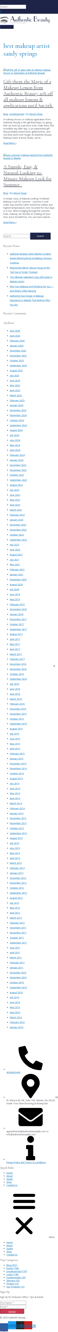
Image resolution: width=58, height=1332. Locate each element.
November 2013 (18, 823)
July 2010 (14, 997)
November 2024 (18, 415)
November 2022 (18, 529)
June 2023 (15, 495)
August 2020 (16, 584)
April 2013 (15, 858)
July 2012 (14, 902)
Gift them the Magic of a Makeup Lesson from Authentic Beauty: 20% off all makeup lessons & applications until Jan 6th (28, 93)
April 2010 (15, 1012)
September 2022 (18, 539)
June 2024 (15, 440)
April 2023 (15, 504)
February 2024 (17, 455)
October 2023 (17, 474)
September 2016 (18, 678)
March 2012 (16, 917)
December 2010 (18, 972)
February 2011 (17, 962)
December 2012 (18, 878)
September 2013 (18, 833)
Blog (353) (11, 1265)
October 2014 (17, 773)
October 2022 (17, 534)
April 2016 (15, 693)
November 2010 (18, 977)
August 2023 (16, 485)
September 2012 (18, 892)
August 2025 (16, 370)
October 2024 (17, 420)
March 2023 (16, 509)
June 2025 (15, 380)
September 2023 (18, 479)
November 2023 (18, 470)
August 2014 (16, 778)
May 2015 (15, 743)
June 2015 (15, 738)
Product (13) (12, 1283)
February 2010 (17, 1022)
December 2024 (18, 410)
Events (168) (12, 1268)
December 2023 (18, 465)
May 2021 (15, 564)
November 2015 (18, 713)
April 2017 (15, 649)
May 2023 (15, 499)
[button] (29, 1214)
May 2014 (15, 793)
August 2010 (16, 992)
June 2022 (15, 549)
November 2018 (18, 609)
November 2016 (18, 669)
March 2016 (16, 699)
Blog (5, 114)
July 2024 (14, 435)
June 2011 (15, 947)
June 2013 (15, 848)
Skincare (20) (13, 1280)
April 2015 (15, 748)
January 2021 (16, 574)
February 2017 (17, 659)
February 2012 (17, 922)
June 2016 (15, 688)
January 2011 (16, 967)
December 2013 (18, 818)
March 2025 (16, 395)
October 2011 (17, 937)
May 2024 (15, 445)
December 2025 (18, 350)
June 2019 (15, 594)
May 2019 (15, 599)
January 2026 (16, 345)
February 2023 (17, 514)
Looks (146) (12, 1274)
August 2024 (16, 430)
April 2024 (15, 450)
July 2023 (14, 490)
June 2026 (15, 330)
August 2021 (16, 554)
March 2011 (16, 957)
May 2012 (15, 907)
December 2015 (18, 708)
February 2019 (17, 604)
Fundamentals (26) (16, 1277)
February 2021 (17, 569)
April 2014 (15, 798)
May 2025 (15, 385)
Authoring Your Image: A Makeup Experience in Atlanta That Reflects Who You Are (30, 300)
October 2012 (17, 887)
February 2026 (17, 340)
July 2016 (14, 683)
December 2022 (18, 524)
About (9, 1175)
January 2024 (16, 460)
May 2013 (15, 853)
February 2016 (17, 703)
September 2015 (18, 723)
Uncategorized (16, 114)
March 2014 (16, 803)
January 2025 (16, 405)
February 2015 (17, 753)
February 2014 (17, 808)
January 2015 (16, 758)
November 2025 (18, 355)
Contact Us (11, 1185)
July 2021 (14, 559)
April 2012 (15, 912)
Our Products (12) (15, 1286)
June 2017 (15, 639)
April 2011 (15, 952)
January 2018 (16, 614)
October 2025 (17, 360)
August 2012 (16, 897)
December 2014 (18, 763)
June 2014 (15, 788)
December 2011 (18, 927)
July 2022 (14, 544)
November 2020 (18, 579)
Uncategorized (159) (16, 1271)
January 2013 (16, 873)
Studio (9, 1179)
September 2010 (18, 987)
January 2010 (16, 1027)
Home (9, 1172)
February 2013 (17, 868)
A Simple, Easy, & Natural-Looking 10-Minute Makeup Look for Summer (27, 176)
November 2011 (18, 932)
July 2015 (14, 733)
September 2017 (18, 629)
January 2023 (16, 519)
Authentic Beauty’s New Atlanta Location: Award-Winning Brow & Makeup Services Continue (31, 258)
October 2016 (17, 674)
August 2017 (16, 634)
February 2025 (17, 400)
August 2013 (16, 838)
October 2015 (17, 718)
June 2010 (15, 1002)
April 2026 (15, 335)
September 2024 (18, 425)
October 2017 (17, 624)
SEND (12, 1312)
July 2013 (14, 843)
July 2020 (14, 589)
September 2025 (18, 365)
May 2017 (15, 644)
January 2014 (16, 813)
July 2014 (14, 783)
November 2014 (18, 768)
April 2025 (15, 390)
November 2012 (18, 882)
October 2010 (17, 982)
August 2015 (16, 728)
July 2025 (14, 375)
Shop (9, 1182)
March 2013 (16, 863)
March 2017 (16, 654)
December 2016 (18, 664)
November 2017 (18, 619)
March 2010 (16, 1017)
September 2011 (18, 942)
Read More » (9, 143)
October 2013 (17, 828)
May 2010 (15, 1007)
